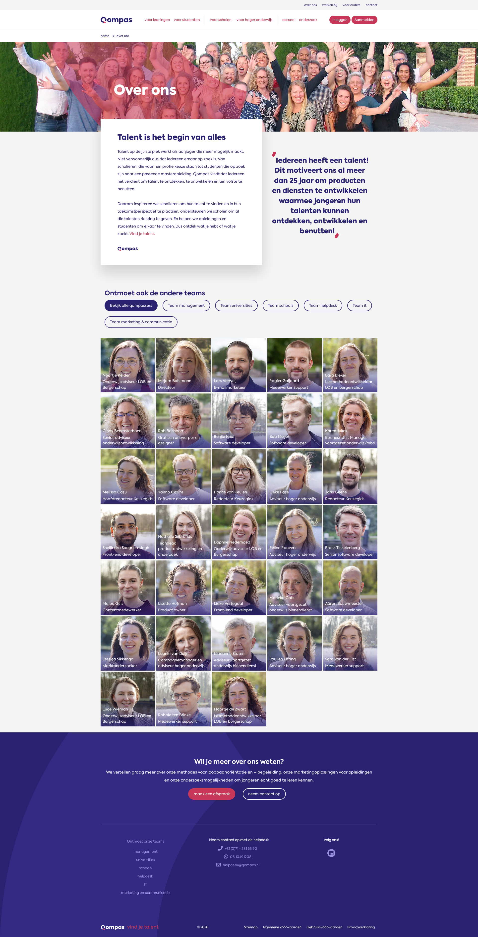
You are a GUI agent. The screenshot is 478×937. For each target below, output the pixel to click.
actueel (288, 19)
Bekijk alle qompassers (131, 305)
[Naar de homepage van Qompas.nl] (116, 19)
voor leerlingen (157, 19)
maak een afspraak (212, 793)
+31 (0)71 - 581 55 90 (241, 848)
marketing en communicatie (145, 892)
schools (145, 868)
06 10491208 (240, 857)
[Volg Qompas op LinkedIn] (331, 853)
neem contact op (264, 793)
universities (145, 860)
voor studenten (187, 19)
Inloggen (340, 19)
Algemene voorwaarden (282, 927)
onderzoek (308, 19)
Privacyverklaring (361, 927)
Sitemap (251, 927)
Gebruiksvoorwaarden (324, 927)
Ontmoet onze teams (145, 841)
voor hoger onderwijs (254, 19)
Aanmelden (364, 19)
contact (371, 5)
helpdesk (145, 876)
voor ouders (351, 5)
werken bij (329, 5)
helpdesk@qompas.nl (241, 865)
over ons (310, 5)
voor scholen (221, 19)
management (145, 851)
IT (145, 884)
